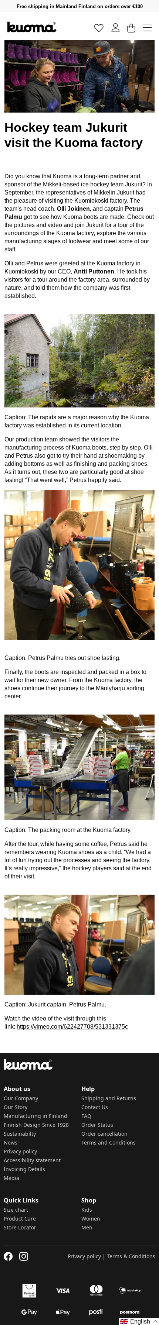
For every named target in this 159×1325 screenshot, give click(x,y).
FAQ (86, 1115)
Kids (86, 1209)
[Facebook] (8, 1256)
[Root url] (32, 27)
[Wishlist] (99, 27)
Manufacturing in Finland (35, 1115)
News (10, 1142)
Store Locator (20, 1227)
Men (86, 1227)
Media (11, 1177)
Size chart (16, 1209)
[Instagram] (23, 1256)
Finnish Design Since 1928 (36, 1124)
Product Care (20, 1218)
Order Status (97, 1124)
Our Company (21, 1098)
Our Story (15, 1107)
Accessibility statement (32, 1160)
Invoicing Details (24, 1169)
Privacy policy (20, 1151)
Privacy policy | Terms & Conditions (111, 1256)
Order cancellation (104, 1133)
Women (90, 1218)
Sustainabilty (20, 1133)
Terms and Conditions (108, 1142)
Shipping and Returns (108, 1098)
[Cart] (131, 27)
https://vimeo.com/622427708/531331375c (72, 1026)
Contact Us (94, 1107)
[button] (139, 1321)
